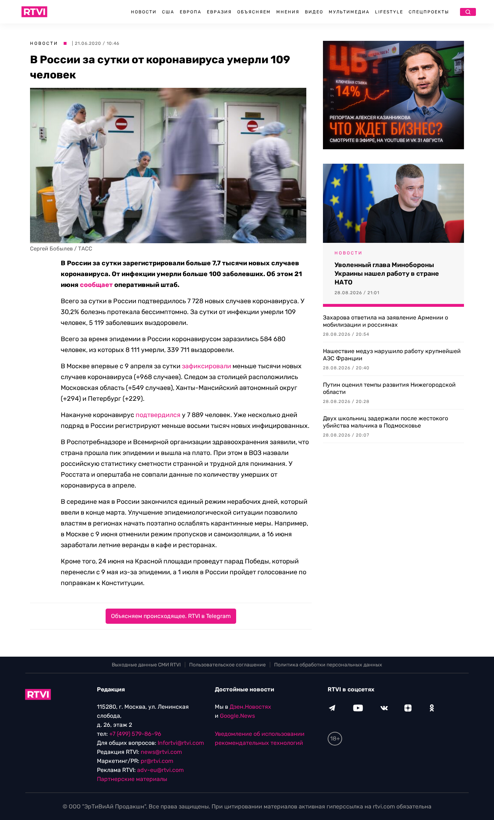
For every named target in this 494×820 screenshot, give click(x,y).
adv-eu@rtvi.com (160, 770)
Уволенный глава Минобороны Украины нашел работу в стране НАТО (387, 273)
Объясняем (254, 11)
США (168, 11)
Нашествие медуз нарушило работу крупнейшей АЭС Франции (392, 355)
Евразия (219, 11)
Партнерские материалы (132, 779)
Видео (314, 11)
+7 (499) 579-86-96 (135, 733)
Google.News (237, 715)
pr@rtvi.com (157, 760)
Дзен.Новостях (250, 706)
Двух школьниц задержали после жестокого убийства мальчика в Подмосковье (385, 422)
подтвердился (158, 415)
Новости (144, 11)
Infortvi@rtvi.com (181, 742)
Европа (190, 11)
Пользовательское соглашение (227, 665)
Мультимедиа (349, 11)
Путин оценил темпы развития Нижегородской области (389, 388)
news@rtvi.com (161, 751)
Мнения (287, 11)
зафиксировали (206, 366)
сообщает (96, 285)
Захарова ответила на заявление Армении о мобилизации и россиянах (385, 321)
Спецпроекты (429, 11)
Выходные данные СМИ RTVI (146, 665)
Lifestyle (389, 11)
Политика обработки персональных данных (328, 665)
